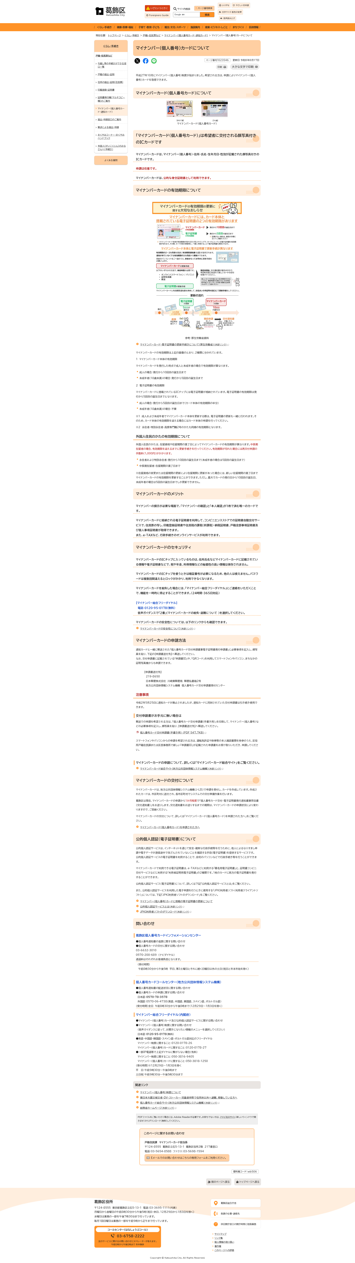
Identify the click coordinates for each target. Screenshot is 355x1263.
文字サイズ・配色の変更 (232, 12)
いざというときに (159, 8)
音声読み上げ (229, 18)
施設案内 (195, 27)
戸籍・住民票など (152, 35)
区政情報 (253, 27)
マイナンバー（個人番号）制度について (160, 1092)
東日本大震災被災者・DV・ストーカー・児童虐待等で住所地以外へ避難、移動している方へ (188, 1097)
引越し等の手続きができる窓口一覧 (112, 65)
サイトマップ (220, 1234)
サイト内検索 (183, 9)
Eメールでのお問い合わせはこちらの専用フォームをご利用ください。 (188, 1158)
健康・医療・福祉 (125, 27)
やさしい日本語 (242, 5)
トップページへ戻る (249, 1182)
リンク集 (219, 1238)
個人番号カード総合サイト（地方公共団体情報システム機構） (178, 1102)
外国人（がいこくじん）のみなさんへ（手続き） (112, 147)
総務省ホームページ (157, 1108)
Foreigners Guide (159, 15)
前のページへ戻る (220, 1182)
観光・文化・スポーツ (175, 27)
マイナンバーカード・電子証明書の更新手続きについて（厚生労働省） (183, 344)
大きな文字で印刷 (243, 66)
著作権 (218, 1246)
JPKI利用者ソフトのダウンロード (164, 911)
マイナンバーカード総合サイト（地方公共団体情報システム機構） (180, 768)
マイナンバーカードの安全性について (166, 628)
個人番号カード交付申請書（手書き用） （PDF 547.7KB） (172, 732)
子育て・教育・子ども (148, 27)
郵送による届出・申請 (108, 127)
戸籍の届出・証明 (106, 74)
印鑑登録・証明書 (106, 90)
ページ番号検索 (205, 8)
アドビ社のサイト (227, 1117)
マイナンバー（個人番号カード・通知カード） (186, 35)
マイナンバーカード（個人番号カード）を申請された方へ (170, 827)
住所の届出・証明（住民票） (110, 82)
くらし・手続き (104, 27)
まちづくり (238, 27)
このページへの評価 (224, 1250)
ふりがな (225, 5)
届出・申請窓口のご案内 (109, 119)
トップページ (114, 35)
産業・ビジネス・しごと (216, 27)
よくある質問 (110, 160)
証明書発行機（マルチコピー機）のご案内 (111, 99)
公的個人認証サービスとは (161, 906)
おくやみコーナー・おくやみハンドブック (111, 136)
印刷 (220, 67)
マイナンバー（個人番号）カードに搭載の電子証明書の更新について (176, 901)
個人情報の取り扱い (224, 1242)
